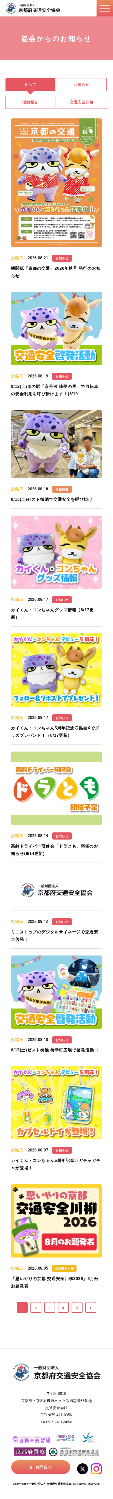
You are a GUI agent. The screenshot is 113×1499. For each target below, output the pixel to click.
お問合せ (43, 1467)
